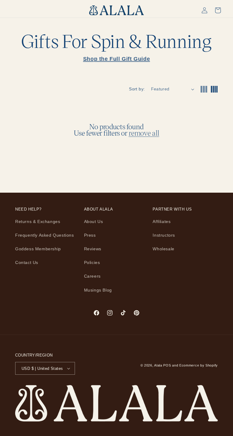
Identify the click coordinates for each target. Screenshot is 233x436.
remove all (144, 133)
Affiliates (162, 221)
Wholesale (163, 248)
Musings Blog (98, 290)
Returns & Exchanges (37, 221)
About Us (93, 221)
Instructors (164, 235)
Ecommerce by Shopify (198, 365)
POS (167, 365)
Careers (92, 276)
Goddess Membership (38, 248)
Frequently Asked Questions (44, 235)
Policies (92, 262)
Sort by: (137, 88)
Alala (158, 365)
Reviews (92, 248)
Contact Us (26, 262)
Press (90, 235)
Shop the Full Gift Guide (116, 59)
